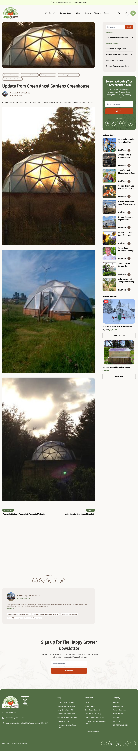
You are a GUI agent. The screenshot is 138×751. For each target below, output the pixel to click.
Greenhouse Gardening (93, 714)
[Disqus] (48, 546)
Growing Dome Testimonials (29, 75)
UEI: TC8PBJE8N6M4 (120, 725)
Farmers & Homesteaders (11, 75)
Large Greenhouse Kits (65, 710)
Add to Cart (119, 376)
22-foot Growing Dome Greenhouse (68, 75)
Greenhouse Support (92, 710)
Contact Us (116, 721)
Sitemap (116, 717)
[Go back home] (10, 702)
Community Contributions (19, 93)
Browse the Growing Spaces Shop (67, 726)
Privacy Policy (118, 714)
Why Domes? (50, 13)
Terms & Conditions (119, 710)
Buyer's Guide (65, 13)
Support (107, 13)
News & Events (118, 706)
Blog (87, 13)
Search (129, 27)
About (96, 13)
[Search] (119, 13)
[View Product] (119, 352)
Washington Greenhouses (48, 75)
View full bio (11, 608)
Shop (78, 13)
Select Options (119, 335)
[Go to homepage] (10, 13)
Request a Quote (63, 721)
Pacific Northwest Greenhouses (12, 79)
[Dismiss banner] (135, 2)
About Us (116, 702)
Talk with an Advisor (79, 2)
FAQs (87, 702)
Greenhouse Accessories (66, 714)
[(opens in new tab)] (25, 702)
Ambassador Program (92, 731)
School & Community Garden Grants (95, 722)
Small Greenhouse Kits (65, 702)
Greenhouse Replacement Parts (68, 717)
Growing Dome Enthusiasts (94, 717)
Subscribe (119, 111)
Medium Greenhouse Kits (66, 706)
